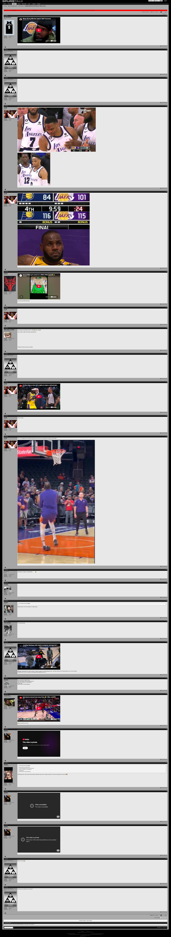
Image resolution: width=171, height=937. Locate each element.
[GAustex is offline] (6, 684)
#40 (166, 600)
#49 (166, 858)
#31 (166, 271)
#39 (166, 582)
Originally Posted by (25, 603)
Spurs (14, 3)
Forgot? (165, 0)
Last (165, 12)
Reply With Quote (164, 74)
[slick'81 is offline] (7, 736)
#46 (166, 762)
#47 (166, 791)
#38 (166, 569)
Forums (9, 3)
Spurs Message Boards (12, 6)
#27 (166, 49)
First (157, 12)
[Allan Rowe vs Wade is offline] (7, 335)
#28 (166, 77)
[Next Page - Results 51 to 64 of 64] (163, 12)
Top (166, 917)
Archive (164, 927)
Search (33, 3)
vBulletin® (85, 931)
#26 (166, 15)
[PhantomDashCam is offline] (10, 61)
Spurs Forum (21, 6)
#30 (166, 191)
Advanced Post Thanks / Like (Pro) (79, 933)
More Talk (24, 3)
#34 (166, 353)
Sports (19, 3)
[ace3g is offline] (10, 114)
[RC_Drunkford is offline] (9, 27)
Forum (5, 6)
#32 (166, 307)
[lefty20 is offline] (10, 283)
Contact (38, 3)
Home (5, 3)
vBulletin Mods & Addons (88, 933)
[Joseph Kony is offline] (9, 702)
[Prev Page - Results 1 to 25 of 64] (158, 12)
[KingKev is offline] (8, 775)
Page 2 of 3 (152, 915)
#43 (166, 678)
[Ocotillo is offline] (7, 589)
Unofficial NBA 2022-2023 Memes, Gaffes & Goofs (35, 6)
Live (29, 3)
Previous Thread (82, 920)
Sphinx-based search (88, 936)
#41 (166, 621)
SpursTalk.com (159, 927)
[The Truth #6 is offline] (8, 629)
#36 (166, 415)
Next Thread (89, 920)
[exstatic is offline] (8, 608)
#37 (166, 436)
